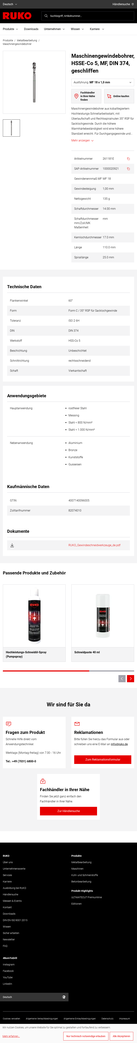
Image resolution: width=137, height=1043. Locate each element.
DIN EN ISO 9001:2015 (15, 920)
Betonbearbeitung (81, 881)
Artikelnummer (83, 158)
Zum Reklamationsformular (102, 759)
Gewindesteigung (85, 188)
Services (7, 875)
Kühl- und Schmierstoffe (84, 875)
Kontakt (7, 907)
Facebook (8, 971)
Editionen (76, 903)
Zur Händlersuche (68, 811)
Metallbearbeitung (27, 40)
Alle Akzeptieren (121, 1036)
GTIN (13, 500)
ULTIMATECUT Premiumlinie (86, 897)
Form (13, 310)
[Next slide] (130, 678)
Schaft (14, 370)
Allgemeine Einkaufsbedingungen (80, 1018)
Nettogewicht (82, 198)
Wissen (7, 926)
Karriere (7, 881)
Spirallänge (81, 257)
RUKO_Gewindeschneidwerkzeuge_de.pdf (94, 545)
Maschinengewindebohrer (17, 44)
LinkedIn (7, 983)
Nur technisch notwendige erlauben (85, 1036)
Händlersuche (121, 4)
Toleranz (15, 320)
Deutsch (8, 4)
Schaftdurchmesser (86, 208)
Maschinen (77, 868)
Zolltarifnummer (20, 510)
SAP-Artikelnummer (86, 168)
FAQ (5, 945)
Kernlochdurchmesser (88, 237)
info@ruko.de (119, 744)
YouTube (7, 977)
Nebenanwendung (21, 443)
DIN (12, 330)
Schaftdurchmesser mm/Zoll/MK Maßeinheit (86, 223)
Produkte (8, 40)
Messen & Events (12, 900)
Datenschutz (107, 1018)
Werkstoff (16, 340)
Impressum (124, 1018)
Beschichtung (18, 350)
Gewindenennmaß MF (88, 178)
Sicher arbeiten (11, 933)
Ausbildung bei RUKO (14, 888)
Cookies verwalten (11, 1018)
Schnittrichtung (19, 360)
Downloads (31, 29)
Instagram (8, 964)
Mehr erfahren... (11, 1036)
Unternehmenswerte (14, 868)
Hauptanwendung (21, 408)
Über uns (8, 862)
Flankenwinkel (19, 300)
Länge (78, 247)
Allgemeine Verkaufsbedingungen (42, 1018)
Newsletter (9, 939)
